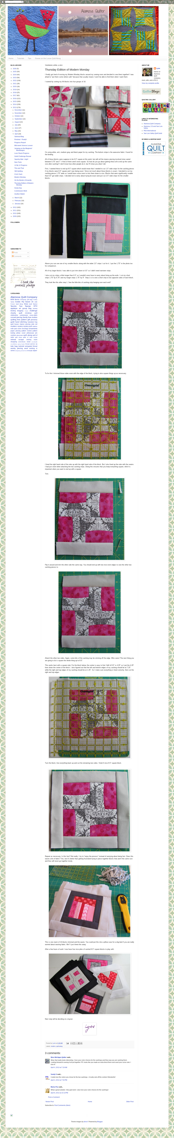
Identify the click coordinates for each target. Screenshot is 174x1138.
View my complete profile (150, 83)
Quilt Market (33, 304)
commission (24, 315)
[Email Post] (67, 1043)
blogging (20, 311)
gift (29, 320)
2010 (15, 213)
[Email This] (71, 1043)
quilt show (18, 337)
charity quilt (16, 313)
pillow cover (20, 333)
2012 (15, 207)
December (18, 110)
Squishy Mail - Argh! (21, 159)
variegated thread (31, 346)
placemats (20, 335)
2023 (15, 77)
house (16, 324)
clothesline (14, 315)
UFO (35, 306)
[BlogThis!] (74, 1043)
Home (11, 58)
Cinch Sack (18, 174)
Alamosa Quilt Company (24, 297)
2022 (15, 80)
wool (26, 348)
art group (23, 308)
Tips (29, 58)
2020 (15, 86)
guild (12, 322)
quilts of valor (27, 337)
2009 (15, 216)
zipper (35, 350)
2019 (15, 89)
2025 (15, 71)
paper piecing (16, 331)
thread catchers (30, 344)
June (16, 128)
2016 (15, 98)
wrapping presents (20, 350)
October (18, 116)
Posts (16, 252)
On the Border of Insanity (22, 180)
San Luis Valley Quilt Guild (153, 133)
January (18, 204)
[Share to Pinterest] (81, 1043)
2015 (15, 101)
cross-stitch (33, 315)
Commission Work (20, 191)
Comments (17, 256)
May (16, 131)
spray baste (21, 344)
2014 (15, 104)
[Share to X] (76, 1043)
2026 (15, 69)
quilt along (59, 1046)
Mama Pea (54, 1087)
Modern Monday (20, 177)
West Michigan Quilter (58, 1057)
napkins (34, 326)
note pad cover (16, 329)
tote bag (14, 346)
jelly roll (34, 324)
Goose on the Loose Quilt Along (48, 58)
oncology (25, 329)
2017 (15, 95)
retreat (13, 339)
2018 (15, 92)
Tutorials (20, 58)
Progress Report (20, 142)
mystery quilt (27, 326)
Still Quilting (18, 171)
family (25, 317)
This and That (19, 168)
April (16, 134)
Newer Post (50, 1102)
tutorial (21, 346)
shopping (14, 342)
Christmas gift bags (26, 299)
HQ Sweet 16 (28, 302)
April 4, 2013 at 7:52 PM (59, 1080)
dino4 (86, 1122)
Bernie (17, 299)
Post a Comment (54, 1097)
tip (36, 344)
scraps (21, 339)
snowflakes (14, 344)
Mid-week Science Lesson (23, 145)
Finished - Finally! (20, 139)
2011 (15, 210)
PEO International (150, 131)
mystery (20, 326)
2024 (15, 75)
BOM (12, 299)
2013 (15, 107)
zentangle (29, 350)
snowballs (34, 342)
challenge (33, 311)
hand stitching (21, 322)
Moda (26, 304)
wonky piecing (17, 348)
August (17, 122)
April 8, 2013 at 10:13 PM (59, 1093)
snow (28, 342)
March (17, 198)
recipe (35, 337)
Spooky (14, 306)
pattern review (26, 331)
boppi (26, 311)
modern (53, 1046)
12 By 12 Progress (20, 165)
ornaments (33, 328)
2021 (15, 83)
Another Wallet (19, 194)
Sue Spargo (25, 306)
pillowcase (30, 333)
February (18, 201)
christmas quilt (31, 313)
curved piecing (16, 317)
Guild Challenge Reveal (22, 156)
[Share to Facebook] (79, 1043)
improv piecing (25, 324)
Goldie (17, 302)
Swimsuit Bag (19, 136)
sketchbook (21, 342)
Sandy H (54, 1074)
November (18, 113)
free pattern (22, 320)
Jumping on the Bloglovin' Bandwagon (23, 149)
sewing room (31, 339)
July (16, 125)
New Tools (18, 162)
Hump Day (18, 188)
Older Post (129, 1102)
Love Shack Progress (21, 153)
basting (35, 308)
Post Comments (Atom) (62, 1105)
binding (13, 311)
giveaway (34, 320)
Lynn (158, 68)
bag (29, 308)
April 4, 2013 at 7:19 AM (59, 1067)
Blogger (100, 1122)
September (19, 119)
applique (14, 308)
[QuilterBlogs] (151, 94)
